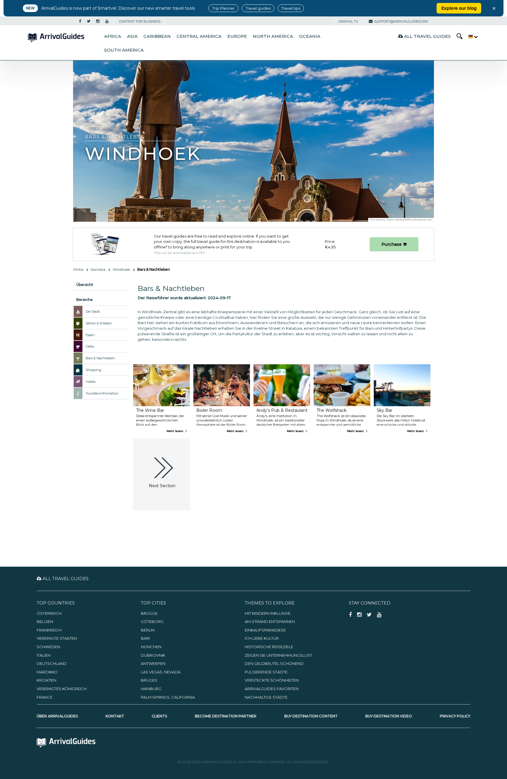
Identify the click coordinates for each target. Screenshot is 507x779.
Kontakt (115, 716)
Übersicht (84, 284)
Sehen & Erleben (99, 323)
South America (124, 50)
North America (273, 36)
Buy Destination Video (388, 716)
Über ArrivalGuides (57, 716)
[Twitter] (88, 21)
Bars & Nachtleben (100, 358)
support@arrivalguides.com (401, 21)
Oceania (309, 36)
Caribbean (157, 36)
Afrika (78, 269)
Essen (90, 335)
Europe (237, 36)
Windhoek (121, 269)
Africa (112, 36)
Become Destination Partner (225, 716)
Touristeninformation (102, 393)
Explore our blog (458, 8)
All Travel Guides (427, 36)
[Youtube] (107, 21)
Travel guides (258, 8)
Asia (132, 36)
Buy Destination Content (311, 716)
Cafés (90, 346)
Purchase (392, 244)
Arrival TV (348, 21)
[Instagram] (97, 21)
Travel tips (290, 8)
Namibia (98, 269)
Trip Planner (223, 8)
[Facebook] (80, 21)
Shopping (93, 370)
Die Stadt (93, 311)
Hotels (90, 382)
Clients (159, 716)
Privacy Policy (455, 716)
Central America (199, 36)
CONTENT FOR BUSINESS (139, 21)
